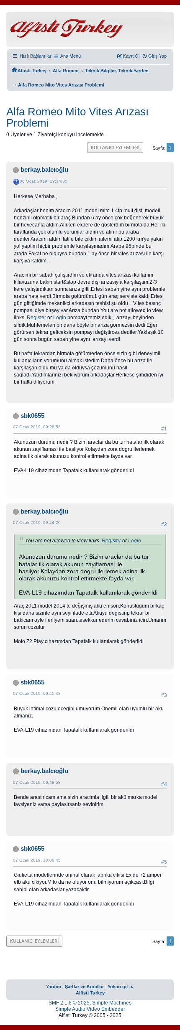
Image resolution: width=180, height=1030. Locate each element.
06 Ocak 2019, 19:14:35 (43, 181)
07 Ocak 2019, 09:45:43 (37, 693)
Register (36, 317)
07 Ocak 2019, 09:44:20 (37, 522)
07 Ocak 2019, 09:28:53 (37, 427)
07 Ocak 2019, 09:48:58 (37, 782)
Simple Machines (111, 1003)
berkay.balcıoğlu (44, 169)
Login (59, 317)
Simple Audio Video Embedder (90, 1009)
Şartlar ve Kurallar (84, 986)
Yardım (53, 986)
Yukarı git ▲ (121, 986)
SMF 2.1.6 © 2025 (69, 1003)
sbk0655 (32, 415)
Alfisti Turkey (90, 992)
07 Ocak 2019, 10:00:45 (37, 860)
